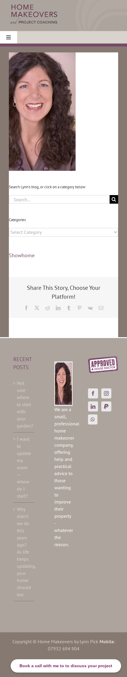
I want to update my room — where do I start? (24, 467)
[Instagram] (106, 393)
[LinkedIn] (93, 406)
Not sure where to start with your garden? (24, 404)
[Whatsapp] (92, 419)
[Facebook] (93, 393)
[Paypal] (106, 406)
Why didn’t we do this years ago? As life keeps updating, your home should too (24, 551)
